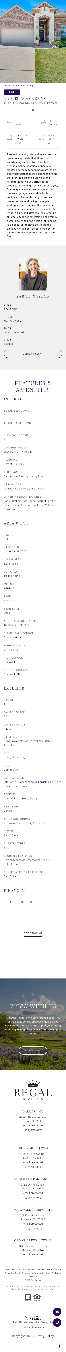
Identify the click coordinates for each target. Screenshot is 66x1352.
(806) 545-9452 (33, 1197)
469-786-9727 (12, 321)
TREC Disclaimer (33, 1280)
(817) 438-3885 (33, 1167)
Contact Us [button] (33, 1050)
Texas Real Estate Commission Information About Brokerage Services (33, 1274)
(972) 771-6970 (33, 1130)
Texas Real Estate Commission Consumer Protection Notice (33, 1269)
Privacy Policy (44, 1336)
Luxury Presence (33, 1327)
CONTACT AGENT (33, 354)
